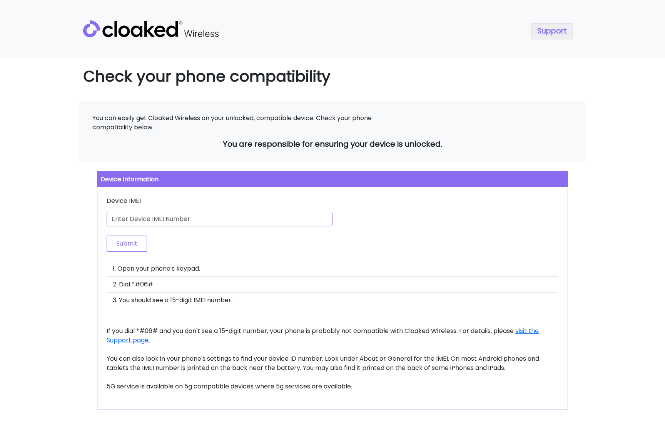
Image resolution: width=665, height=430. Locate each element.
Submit (126, 243)
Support (552, 31)
